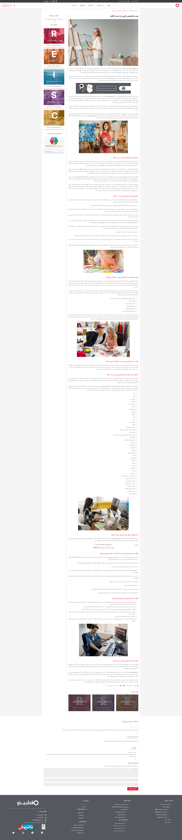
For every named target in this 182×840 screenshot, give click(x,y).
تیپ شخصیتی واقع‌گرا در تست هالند (79, 702)
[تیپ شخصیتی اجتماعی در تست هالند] (54, 91)
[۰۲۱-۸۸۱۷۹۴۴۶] (45, 815)
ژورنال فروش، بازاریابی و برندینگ (77, 830)
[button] (14, 5)
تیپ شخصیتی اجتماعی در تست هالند (103, 702)
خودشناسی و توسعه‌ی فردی (120, 812)
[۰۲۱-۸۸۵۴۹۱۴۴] (45, 818)
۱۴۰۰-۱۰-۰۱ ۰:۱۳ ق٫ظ (134, 727)
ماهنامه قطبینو (80, 812)
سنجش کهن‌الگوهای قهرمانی (120, 823)
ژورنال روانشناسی (80, 832)
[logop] (177, 5)
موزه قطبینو (84, 806)
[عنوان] (13, 832)
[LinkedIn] (56, 1)
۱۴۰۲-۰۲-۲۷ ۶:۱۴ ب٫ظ (134, 738)
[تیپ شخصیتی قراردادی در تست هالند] (54, 111)
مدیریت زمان (134, 232)
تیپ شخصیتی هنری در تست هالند (120, 11)
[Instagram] (52, 1)
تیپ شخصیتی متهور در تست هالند (127, 702)
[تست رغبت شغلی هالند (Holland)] (54, 138)
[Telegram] (54, 1)
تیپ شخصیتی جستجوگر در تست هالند (54, 86)
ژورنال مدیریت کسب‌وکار (78, 825)
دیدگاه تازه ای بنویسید (127, 722)
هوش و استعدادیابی (121, 814)
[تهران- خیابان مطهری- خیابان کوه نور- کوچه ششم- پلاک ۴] (45, 822)
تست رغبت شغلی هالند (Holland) (54, 146)
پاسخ (137, 732)
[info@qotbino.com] (45, 820)
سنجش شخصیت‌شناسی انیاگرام (119, 831)
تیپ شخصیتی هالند (133, 11)
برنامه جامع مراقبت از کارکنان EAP (161, 812)
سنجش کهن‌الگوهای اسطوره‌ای (119, 828)
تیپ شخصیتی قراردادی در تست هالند (54, 127)
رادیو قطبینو (81, 818)
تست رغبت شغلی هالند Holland (101, 548)
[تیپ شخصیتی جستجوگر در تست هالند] (54, 70)
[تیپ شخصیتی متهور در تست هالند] (54, 50)
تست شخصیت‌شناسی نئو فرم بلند (119, 825)
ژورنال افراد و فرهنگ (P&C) (78, 827)
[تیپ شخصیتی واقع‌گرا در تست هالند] (54, 29)
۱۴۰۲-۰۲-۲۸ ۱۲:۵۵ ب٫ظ (131, 750)
